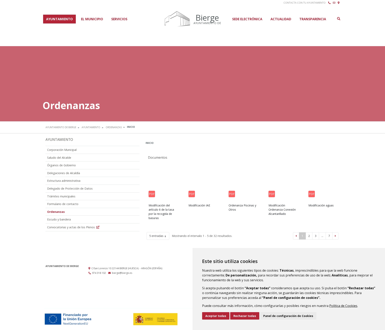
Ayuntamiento (59, 19)
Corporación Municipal (62, 150)
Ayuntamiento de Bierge (61, 127)
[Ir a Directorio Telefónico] (329, 3)
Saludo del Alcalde (59, 157)
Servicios (119, 19)
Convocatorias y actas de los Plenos (71, 227)
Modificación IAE (199, 205)
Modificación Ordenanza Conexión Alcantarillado (282, 209)
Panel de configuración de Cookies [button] (288, 316)
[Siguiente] (335, 236)
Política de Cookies (343, 306)
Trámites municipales (61, 196)
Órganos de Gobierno (61, 165)
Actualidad (281, 19)
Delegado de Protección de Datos (70, 188)
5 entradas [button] (156, 236)
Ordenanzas (114, 127)
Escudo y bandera (59, 219)
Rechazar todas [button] (244, 316)
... (322, 236)
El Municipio (92, 19)
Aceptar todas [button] (215, 316)
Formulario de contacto (62, 204)
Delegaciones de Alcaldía (63, 173)
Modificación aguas (321, 205)
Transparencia (312, 19)
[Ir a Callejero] (338, 3)
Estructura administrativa (63, 181)
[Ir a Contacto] (334, 3)
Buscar (338, 19)
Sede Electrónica (247, 19)
